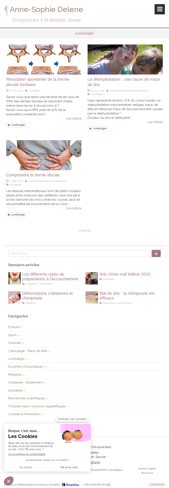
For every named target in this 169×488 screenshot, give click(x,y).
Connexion (157, 484)
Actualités (15, 390)
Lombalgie (16, 359)
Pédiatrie (14, 374)
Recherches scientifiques (26, 398)
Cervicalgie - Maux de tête (27, 351)
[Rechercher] (156, 253)
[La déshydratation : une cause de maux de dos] (125, 59)
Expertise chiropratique (25, 366)
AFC (108, 484)
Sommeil (14, 343)
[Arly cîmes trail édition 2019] (92, 278)
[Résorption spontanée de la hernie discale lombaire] (43, 59)
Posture (13, 327)
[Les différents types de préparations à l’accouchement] (14, 278)
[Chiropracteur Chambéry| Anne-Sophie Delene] (6, 10)
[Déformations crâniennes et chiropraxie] (14, 297)
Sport (12, 335)
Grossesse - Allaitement (25, 382)
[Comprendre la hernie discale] (43, 155)
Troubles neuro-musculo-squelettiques (36, 406)
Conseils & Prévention (24, 414)
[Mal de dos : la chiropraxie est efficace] (92, 297)
